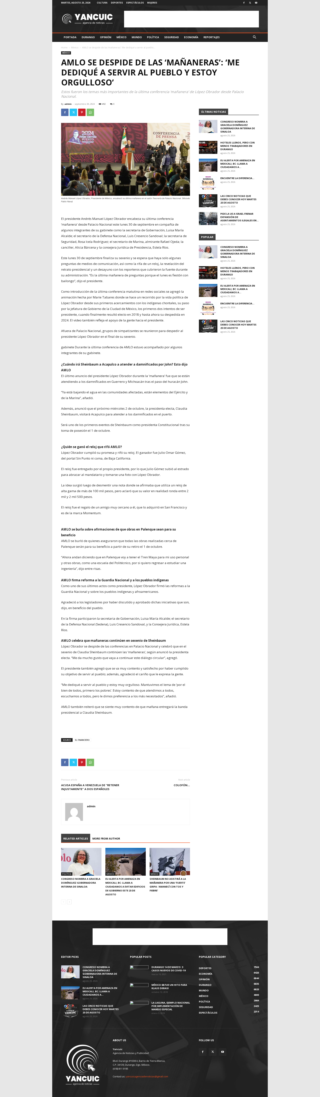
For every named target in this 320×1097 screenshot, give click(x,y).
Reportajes (212, 37)
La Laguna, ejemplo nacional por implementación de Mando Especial (170, 1006)
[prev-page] (63, 902)
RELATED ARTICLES (75, 838)
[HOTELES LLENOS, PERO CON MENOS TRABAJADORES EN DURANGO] (208, 147)
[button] (254, 37)
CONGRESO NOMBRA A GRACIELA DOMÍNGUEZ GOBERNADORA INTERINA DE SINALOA (80, 882)
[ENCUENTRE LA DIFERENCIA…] (208, 182)
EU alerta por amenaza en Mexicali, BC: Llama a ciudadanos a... (237, 164)
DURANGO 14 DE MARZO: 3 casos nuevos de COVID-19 (168, 968)
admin (68, 104)
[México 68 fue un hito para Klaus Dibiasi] (139, 989)
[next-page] (69, 902)
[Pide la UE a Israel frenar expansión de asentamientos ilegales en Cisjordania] (208, 218)
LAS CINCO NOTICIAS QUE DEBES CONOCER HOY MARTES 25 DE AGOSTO (238, 199)
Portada (70, 37)
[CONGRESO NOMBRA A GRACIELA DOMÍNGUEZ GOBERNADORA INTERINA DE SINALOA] (81, 862)
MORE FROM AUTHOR (106, 838)
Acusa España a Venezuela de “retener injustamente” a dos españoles (90, 787)
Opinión (105, 37)
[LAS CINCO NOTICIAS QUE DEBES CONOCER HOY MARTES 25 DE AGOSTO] (208, 200)
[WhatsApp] (90, 112)
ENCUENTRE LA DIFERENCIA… (237, 178)
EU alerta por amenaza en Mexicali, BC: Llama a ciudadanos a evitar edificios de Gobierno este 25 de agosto (125, 886)
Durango (88, 37)
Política (153, 37)
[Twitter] (250, 3)
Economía (191, 37)
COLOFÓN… (182, 785)
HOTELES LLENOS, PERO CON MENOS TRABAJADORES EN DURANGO (237, 146)
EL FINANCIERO (82, 740)
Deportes (117, 2)
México (121, 37)
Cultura (102, 2)
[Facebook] (244, 3)
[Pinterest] (82, 112)
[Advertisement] (191, 19)
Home (64, 47)
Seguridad (171, 37)
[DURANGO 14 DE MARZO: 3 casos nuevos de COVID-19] (139, 971)
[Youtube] (256, 3)
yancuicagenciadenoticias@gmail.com (147, 1076)
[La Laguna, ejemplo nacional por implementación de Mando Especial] (139, 1007)
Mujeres (152, 2)
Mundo (137, 37)
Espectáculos (135, 2)
